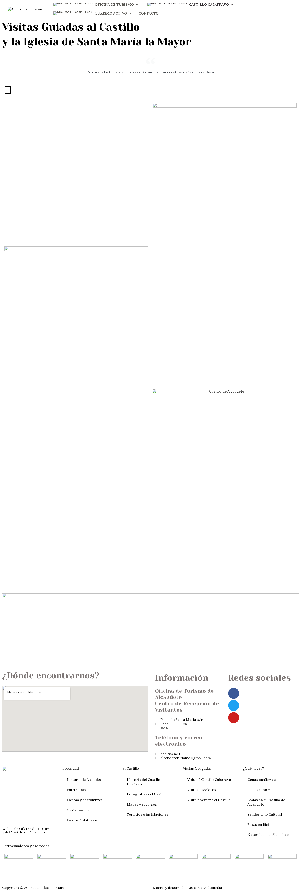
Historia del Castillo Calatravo (143, 781)
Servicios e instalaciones (147, 814)
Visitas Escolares (201, 790)
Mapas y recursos (142, 804)
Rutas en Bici (258, 824)
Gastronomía (78, 810)
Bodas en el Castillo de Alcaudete (266, 802)
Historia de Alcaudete (85, 779)
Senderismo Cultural (264, 814)
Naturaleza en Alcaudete (268, 834)
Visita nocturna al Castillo (208, 800)
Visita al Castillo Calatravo (209, 779)
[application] (136, 4)
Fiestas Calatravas (82, 820)
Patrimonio (76, 790)
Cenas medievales (262, 779)
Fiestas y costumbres (85, 800)
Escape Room (258, 790)
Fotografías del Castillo (147, 794)
